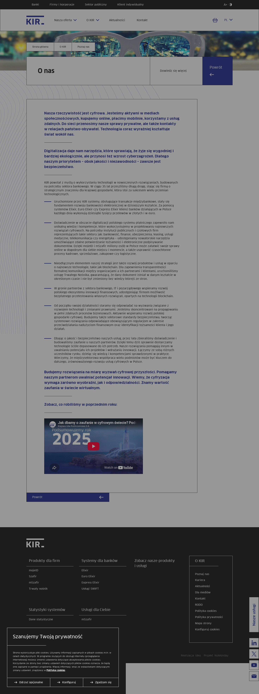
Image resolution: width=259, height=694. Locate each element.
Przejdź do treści (1, 1)
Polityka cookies (56, 670)
